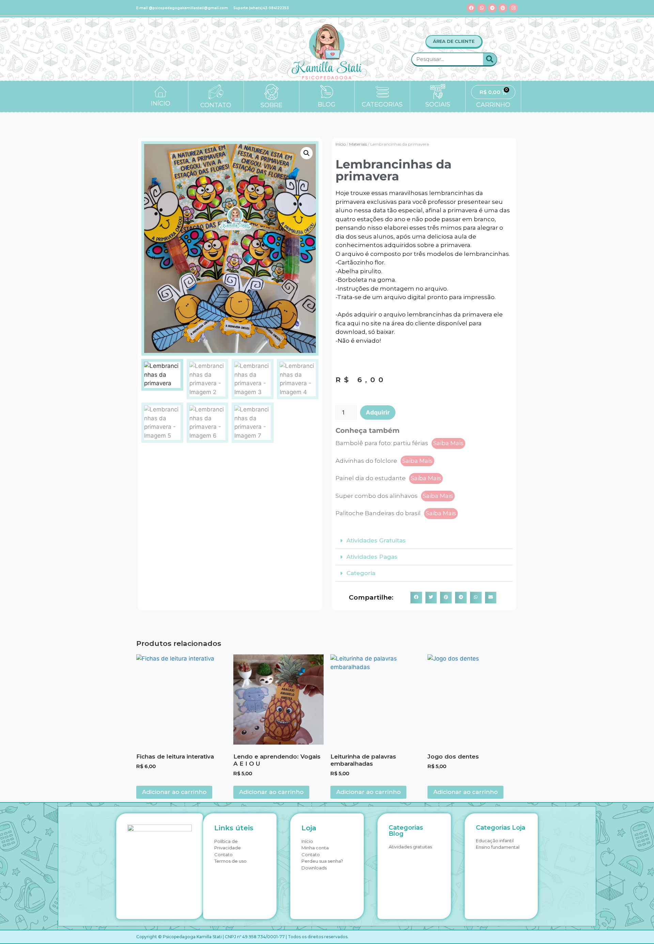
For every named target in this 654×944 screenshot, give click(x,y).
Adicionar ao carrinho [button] (174, 791)
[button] (306, 153)
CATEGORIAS (382, 104)
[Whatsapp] (481, 7)
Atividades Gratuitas (376, 540)
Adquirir (378, 412)
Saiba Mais (448, 443)
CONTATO (215, 105)
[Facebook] (471, 7)
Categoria (360, 573)
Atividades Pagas (372, 556)
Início (341, 144)
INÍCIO (160, 103)
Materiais (358, 144)
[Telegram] (492, 7)
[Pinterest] (502, 7)
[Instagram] (513, 7)
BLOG (327, 104)
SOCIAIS (437, 104)
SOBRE (271, 105)
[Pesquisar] (490, 59)
